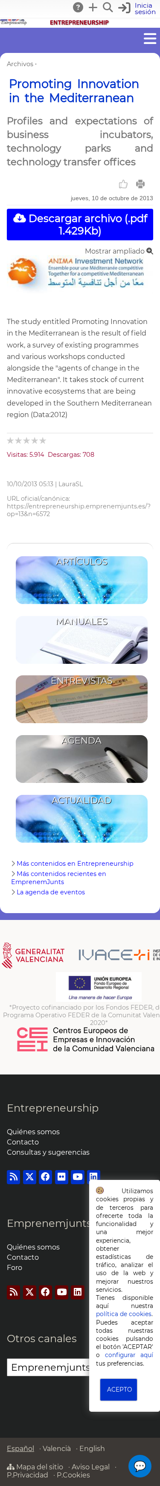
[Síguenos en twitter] (29, 1177)
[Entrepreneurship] (80, 24)
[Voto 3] (27, 440)
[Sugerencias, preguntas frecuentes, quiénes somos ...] (78, 7)
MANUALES (81, 621)
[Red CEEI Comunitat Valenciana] (86, 1050)
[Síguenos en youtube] (77, 1177)
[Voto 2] (19, 440)
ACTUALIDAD (81, 800)
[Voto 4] (35, 440)
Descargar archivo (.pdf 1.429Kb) (86, 224)
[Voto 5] (43, 440)
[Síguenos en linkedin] (93, 1177)
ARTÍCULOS (82, 561)
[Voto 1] (11, 440)
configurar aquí (129, 1355)
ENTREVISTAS (82, 680)
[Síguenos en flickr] (61, 1177)
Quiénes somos (33, 1132)
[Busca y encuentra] (108, 7)
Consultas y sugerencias (48, 1152)
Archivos (20, 64)
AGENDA (81, 740)
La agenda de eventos (51, 892)
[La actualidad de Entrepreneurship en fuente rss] (13, 1177)
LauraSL (70, 484)
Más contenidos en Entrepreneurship (75, 863)
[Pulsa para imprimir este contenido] (140, 184)
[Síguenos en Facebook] (45, 1177)
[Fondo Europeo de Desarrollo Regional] (99, 1000)
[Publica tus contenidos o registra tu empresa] (93, 7)
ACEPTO (119, 1389)
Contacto (23, 1142)
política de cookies (123, 1314)
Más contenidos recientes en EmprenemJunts (58, 878)
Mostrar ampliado (115, 251)
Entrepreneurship (53, 1108)
